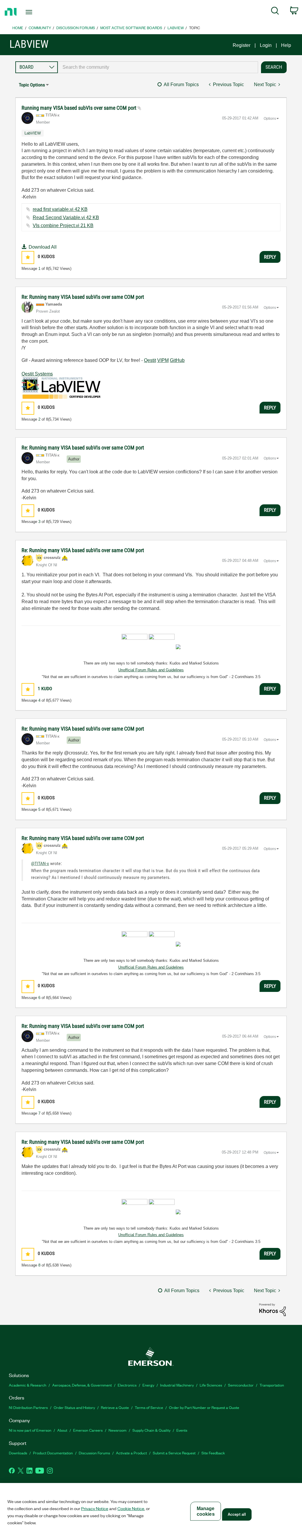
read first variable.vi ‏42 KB (60, 209)
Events (181, 1430)
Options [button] (270, 119)
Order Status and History (74, 1407)
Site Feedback (213, 1453)
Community (40, 27)
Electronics (127, 1385)
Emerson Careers (88, 1430)
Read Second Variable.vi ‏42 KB (66, 217)
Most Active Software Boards (131, 27)
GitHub (177, 360)
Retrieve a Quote (115, 1407)
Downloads (18, 1453)
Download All (43, 247)
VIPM (163, 360)
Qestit (150, 360)
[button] (28, 257)
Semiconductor (241, 1385)
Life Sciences (211, 1385)
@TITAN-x (40, 863)
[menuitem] (275, 11)
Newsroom (118, 1430)
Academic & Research (27, 1385)
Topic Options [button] (32, 85)
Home (17, 27)
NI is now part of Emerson (30, 1430)
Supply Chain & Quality (151, 1430)
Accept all (237, 1514)
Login (266, 45)
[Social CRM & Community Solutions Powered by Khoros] (272, 1309)
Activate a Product (131, 1453)
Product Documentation (53, 1453)
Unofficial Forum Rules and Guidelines (151, 670)
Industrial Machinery (177, 1385)
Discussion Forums (75, 27)
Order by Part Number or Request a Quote (204, 1407)
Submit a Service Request (174, 1453)
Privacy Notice (94, 1508)
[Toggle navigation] (39, 12)
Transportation (272, 1385)
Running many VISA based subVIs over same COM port (79, 108)
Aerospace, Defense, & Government (82, 1385)
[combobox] (158, 67)
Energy (148, 1385)
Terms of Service (149, 1407)
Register (241, 45)
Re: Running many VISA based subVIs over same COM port (83, 297)
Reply (270, 257)
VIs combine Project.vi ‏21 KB (63, 225)
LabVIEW (176, 27)
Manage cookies (206, 1511)
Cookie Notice (130, 1508)
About (62, 1430)
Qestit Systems (37, 373)
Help (286, 45)
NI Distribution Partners (28, 1407)
